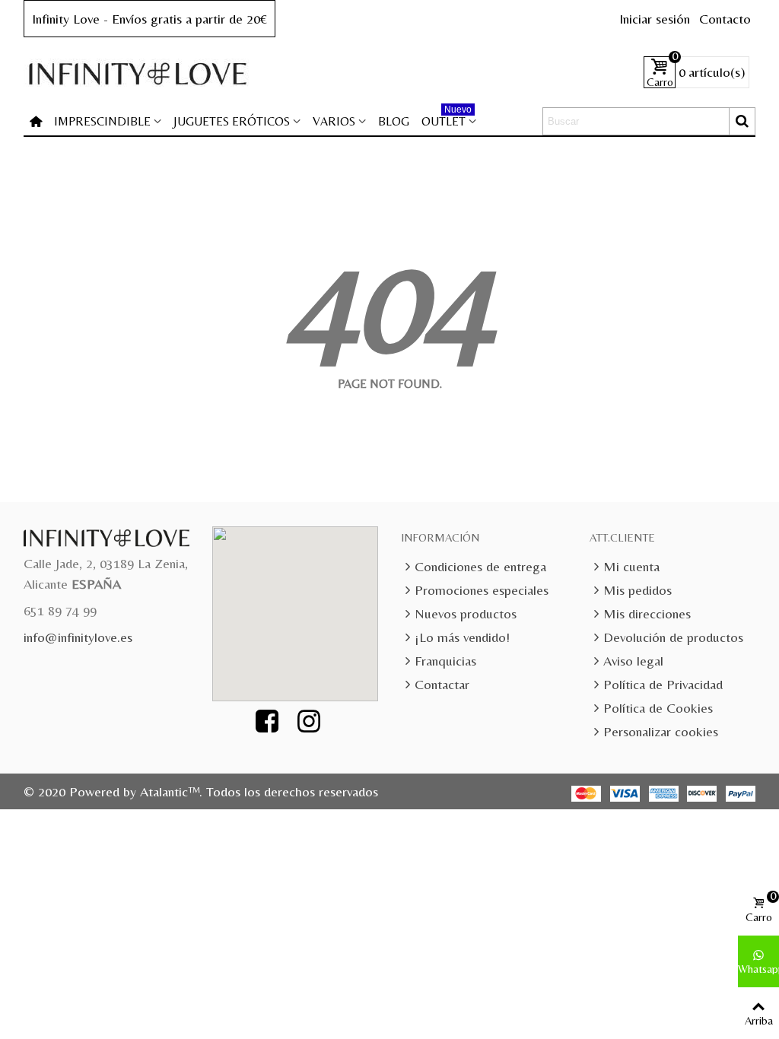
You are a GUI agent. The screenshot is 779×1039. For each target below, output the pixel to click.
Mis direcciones (647, 613)
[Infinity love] (138, 73)
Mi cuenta (631, 566)
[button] (303, 604)
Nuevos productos (466, 613)
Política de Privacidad (663, 684)
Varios (334, 121)
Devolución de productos (673, 637)
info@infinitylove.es (78, 637)
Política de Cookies (658, 708)
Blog (393, 121)
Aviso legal (633, 661)
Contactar (442, 684)
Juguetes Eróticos (231, 121)
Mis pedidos (637, 590)
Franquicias (445, 661)
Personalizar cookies (660, 731)
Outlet (446, 118)
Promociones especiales (481, 590)
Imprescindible (102, 121)
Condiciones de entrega (480, 566)
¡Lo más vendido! (462, 637)
